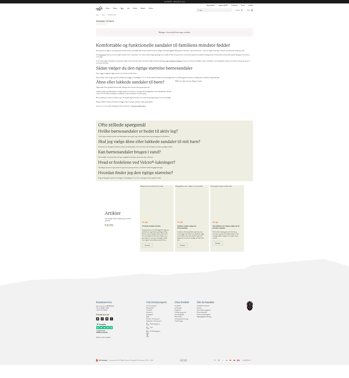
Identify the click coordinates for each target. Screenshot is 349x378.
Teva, (163, 61)
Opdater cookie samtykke (103, 337)
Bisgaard (180, 61)
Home (97, 14)
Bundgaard (172, 61)
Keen (167, 61)
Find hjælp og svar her (102, 314)
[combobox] (214, 10)
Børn (122, 8)
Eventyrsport (102, 55)
